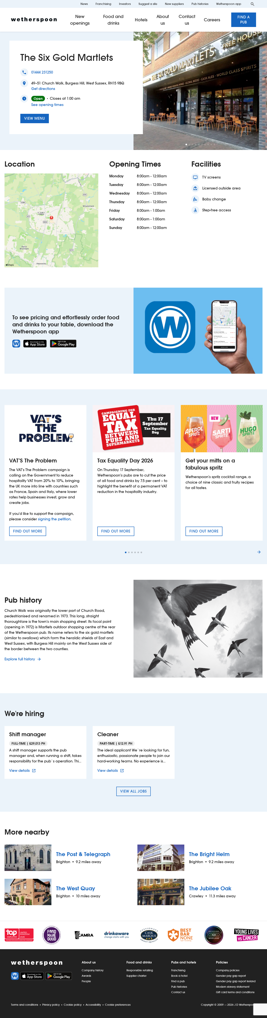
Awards (86, 976)
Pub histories (200, 4)
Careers (212, 19)
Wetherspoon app (228, 4)
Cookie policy (73, 1004)
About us (163, 20)
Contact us (187, 20)
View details (23, 770)
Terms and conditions (24, 1004)
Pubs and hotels (183, 962)
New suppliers (174, 4)
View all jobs (133, 791)
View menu (34, 118)
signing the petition (54, 519)
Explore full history (20, 659)
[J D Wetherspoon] (34, 19)
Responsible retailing (139, 970)
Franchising (103, 4)
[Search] (252, 4)
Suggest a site (148, 4)
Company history (92, 970)
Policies (222, 962)
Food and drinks (113, 20)
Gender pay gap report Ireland (235, 981)
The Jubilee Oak (210, 888)
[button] (186, 144)
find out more (29, 532)
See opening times (47, 104)
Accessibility (93, 1004)
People (86, 981)
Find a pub (243, 19)
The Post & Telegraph (83, 854)
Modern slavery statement (232, 986)
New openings (80, 20)
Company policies (227, 970)
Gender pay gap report (231, 976)
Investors (125, 4)
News (84, 4)
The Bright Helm (209, 854)
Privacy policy (51, 1004)
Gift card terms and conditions (235, 992)
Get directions (43, 88)
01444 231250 (42, 72)
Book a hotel (179, 976)
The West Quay (75, 888)
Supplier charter (136, 976)
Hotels (141, 19)
